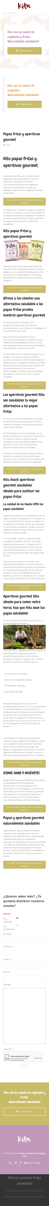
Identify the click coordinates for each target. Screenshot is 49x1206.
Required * (7, 914)
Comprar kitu (26, 50)
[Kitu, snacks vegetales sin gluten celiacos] (24, 5)
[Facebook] (21, 1163)
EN (14, 13)
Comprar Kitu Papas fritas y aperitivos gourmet (24, 201)
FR (5, 13)
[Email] (10, 1163)
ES (9, 13)
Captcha (7, 1049)
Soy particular (7, 920)
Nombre (7, 934)
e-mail (6, 959)
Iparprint (23, 1153)
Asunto (6, 972)
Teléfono (7, 946)
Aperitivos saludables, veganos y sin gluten (24, 1197)
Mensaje (7, 984)
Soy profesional (8, 928)
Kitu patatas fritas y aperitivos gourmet (24, 1191)
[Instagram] (15, 1163)
